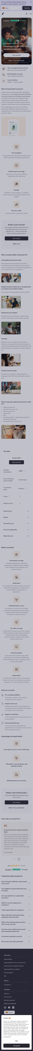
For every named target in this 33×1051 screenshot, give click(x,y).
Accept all (16, 1045)
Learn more (6, 1037)
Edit (16, 1041)
